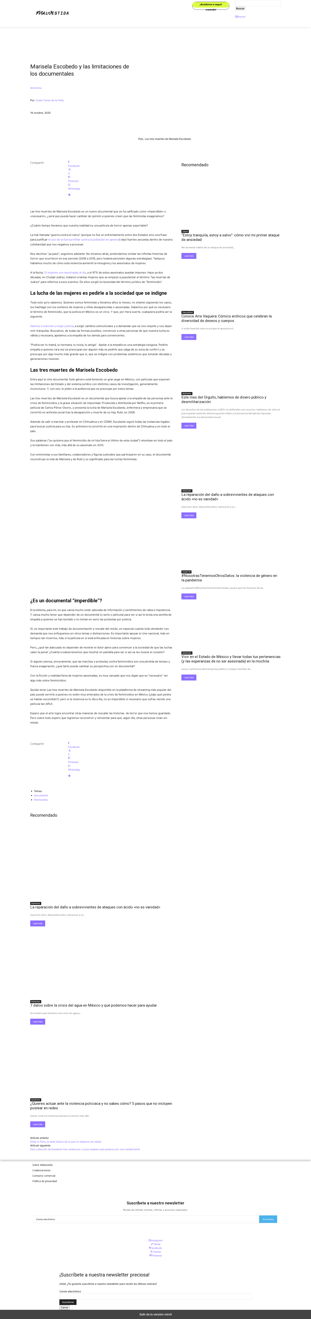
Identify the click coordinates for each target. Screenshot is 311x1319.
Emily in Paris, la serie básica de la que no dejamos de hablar (66, 1141)
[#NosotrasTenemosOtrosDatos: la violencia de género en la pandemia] (231, 543)
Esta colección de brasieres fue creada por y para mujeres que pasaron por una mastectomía (85, 1149)
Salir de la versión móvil (155, 1314)
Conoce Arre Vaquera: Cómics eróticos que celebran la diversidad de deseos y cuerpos (226, 318)
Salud (185, 231)
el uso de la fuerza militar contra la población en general (84, 239)
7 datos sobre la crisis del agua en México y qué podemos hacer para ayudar (93, 1005)
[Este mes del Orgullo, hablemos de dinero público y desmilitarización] (231, 365)
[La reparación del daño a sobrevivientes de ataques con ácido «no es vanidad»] (101, 864)
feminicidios (41, 799)
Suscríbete (268, 1219)
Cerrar (64, 1307)
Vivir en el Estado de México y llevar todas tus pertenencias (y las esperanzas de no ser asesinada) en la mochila (231, 659)
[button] (240, 16)
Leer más (37, 923)
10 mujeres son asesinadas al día (65, 272)
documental (41, 795)
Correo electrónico (70, 1291)
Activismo (36, 87)
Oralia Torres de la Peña (50, 100)
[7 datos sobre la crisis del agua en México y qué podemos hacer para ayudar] (101, 962)
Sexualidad (187, 312)
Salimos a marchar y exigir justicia (51, 326)
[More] (120, 195)
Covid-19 (186, 572)
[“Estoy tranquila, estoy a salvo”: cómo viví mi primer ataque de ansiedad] (231, 203)
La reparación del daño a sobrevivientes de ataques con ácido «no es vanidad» (95, 907)
